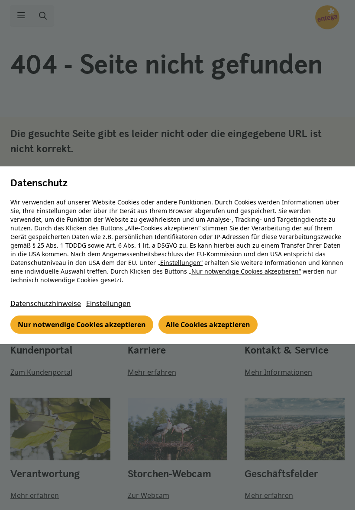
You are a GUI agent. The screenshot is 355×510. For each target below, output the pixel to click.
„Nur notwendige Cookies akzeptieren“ (245, 271)
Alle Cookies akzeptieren (208, 324)
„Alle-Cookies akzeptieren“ (162, 228)
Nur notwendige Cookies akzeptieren (82, 324)
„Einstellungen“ (180, 262)
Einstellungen (108, 303)
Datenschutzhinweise (45, 303)
